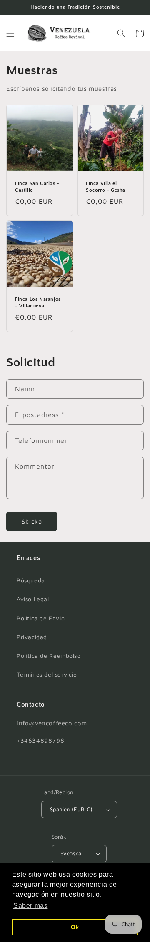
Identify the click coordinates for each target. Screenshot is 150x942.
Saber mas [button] (30, 905)
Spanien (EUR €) (71, 809)
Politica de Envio (41, 618)
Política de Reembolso (49, 655)
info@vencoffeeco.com (52, 723)
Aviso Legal (33, 598)
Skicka (32, 521)
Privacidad (32, 636)
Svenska (71, 853)
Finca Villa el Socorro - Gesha (105, 187)
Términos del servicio (47, 674)
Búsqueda (31, 580)
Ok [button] (75, 927)
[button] (10, 33)
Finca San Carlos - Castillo (37, 187)
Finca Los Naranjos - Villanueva (38, 303)
